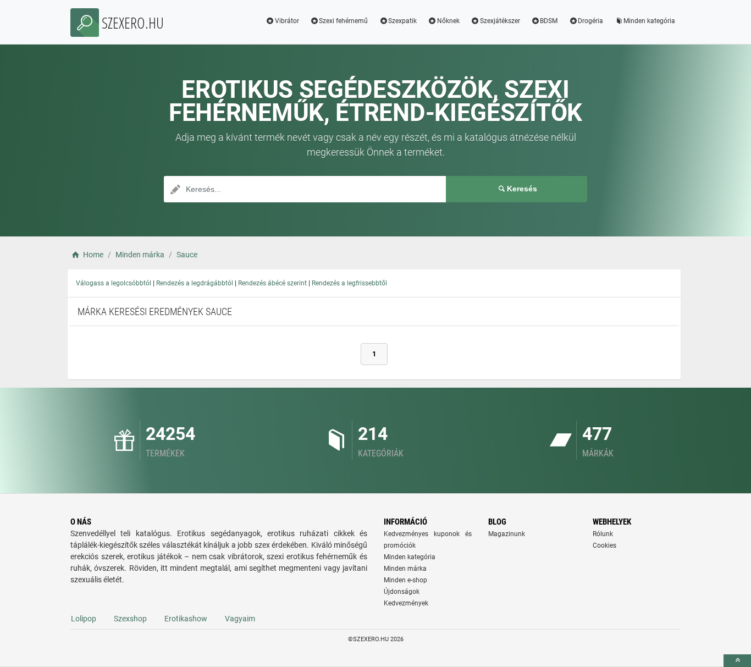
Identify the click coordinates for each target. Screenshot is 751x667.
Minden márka (405, 568)
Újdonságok (401, 592)
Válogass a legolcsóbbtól (113, 283)
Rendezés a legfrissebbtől (349, 283)
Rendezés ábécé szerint (272, 283)
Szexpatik (402, 21)
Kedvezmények (406, 603)
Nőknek (448, 21)
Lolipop (83, 618)
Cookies (604, 545)
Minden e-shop (405, 580)
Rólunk (603, 534)
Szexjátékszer (500, 21)
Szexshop (130, 618)
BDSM (548, 21)
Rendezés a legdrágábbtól (194, 283)
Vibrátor (287, 21)
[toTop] (737, 660)
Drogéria (590, 21)
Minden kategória (649, 21)
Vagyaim (240, 618)
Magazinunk (506, 534)
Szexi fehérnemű (343, 21)
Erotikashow (185, 618)
